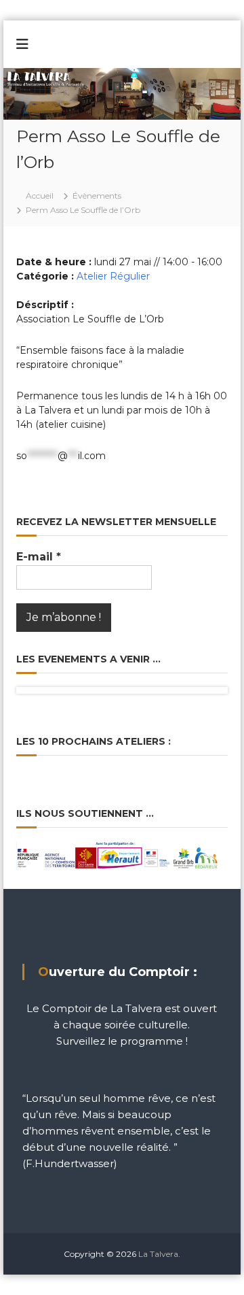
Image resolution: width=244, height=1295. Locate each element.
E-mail (38, 556)
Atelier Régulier (113, 276)
